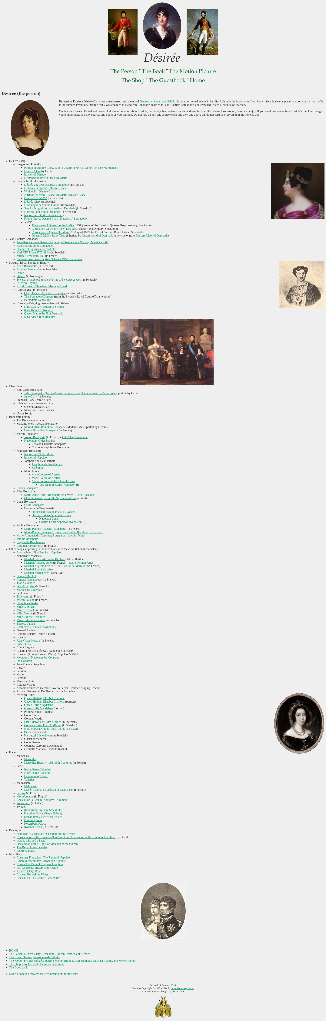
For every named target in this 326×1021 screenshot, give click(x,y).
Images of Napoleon (36, 457)
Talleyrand (23, 596)
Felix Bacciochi (86, 494)
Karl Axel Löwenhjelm (38, 735)
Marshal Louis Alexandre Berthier (44, 559)
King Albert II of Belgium (39, 316)
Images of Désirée (35, 174)
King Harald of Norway (38, 310)
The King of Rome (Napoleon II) (59, 484)
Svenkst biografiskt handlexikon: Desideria (49, 208)
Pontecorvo (23, 803)
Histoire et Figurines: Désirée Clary (45, 188)
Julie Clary (30, 396)
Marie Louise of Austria (46, 474)
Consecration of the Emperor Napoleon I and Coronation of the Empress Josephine (66, 837)
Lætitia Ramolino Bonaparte (41, 430)
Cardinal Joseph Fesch (30, 545)
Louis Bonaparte (34, 505)
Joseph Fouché (25, 599)
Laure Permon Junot (81, 562)
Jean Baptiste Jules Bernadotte (35, 245)
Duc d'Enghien (26, 586)
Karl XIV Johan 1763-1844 (33, 252)
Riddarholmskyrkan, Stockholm (43, 810)
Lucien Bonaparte (27, 488)
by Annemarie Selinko (158, 101)
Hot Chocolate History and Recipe (37, 867)
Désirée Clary (32, 201)
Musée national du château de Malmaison (48, 789)
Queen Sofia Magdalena (38, 705)
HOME (13, 950)
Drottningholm (33, 820)
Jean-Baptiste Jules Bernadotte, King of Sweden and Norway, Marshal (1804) (63, 242)
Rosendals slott (33, 827)
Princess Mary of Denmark (152, 235)
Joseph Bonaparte (34, 437)
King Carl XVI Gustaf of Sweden (44, 306)
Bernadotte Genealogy (37, 299)
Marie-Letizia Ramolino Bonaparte (45, 427)
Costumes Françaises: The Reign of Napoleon (44, 857)
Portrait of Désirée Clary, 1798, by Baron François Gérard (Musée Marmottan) (71, 167)
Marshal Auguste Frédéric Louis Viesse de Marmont (55, 566)
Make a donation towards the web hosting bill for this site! (43, 973)
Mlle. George (24, 613)
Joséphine (37, 467)
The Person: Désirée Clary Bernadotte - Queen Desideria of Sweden (49, 953)
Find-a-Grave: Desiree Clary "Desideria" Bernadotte (55, 218)
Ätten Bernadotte (27, 266)
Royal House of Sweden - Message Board (42, 286)
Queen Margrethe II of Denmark (43, 313)
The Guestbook (18, 967)
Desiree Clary (32, 171)
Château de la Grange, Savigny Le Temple (42, 799)
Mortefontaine (25, 796)
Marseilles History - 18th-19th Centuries (48, 762)
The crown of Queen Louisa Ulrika (53, 225)
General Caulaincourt (29, 579)
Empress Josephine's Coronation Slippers (41, 860)
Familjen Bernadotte (29, 269)
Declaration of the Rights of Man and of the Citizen (47, 843)
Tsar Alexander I (26, 583)
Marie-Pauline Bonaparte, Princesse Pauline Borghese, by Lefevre (63, 532)
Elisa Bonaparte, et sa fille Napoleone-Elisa (50, 498)
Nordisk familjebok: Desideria (42, 211)
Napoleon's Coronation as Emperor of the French (46, 833)
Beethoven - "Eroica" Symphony (36, 627)
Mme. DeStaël (25, 606)
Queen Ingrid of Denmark (97, 235)
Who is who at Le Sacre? (32, 840)
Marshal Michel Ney (36, 572)
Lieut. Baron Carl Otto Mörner (42, 721)
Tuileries (29, 779)
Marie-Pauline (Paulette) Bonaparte (45, 528)
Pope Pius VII (25, 644)
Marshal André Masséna (38, 569)
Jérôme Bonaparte (27, 538)
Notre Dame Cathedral (37, 769)
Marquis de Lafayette (29, 589)
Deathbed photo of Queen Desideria (45, 177)
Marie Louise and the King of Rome (53, 481)
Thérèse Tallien (26, 623)
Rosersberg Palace (35, 823)
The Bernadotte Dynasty (38, 296)
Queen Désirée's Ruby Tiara (48, 235)
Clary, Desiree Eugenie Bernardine (45, 293)
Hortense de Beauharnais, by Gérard (53, 511)
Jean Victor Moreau (28, 640)
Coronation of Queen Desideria (50, 232)
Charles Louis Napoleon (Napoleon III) (62, 521)
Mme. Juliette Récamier (31, 616)
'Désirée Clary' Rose (29, 871)
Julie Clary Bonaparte (75, 437)
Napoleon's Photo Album (39, 454)
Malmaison (30, 786)
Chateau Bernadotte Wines (32, 874)
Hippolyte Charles (27, 603)
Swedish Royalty (27, 283)
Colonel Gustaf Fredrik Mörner (42, 725)
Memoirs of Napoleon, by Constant (38, 657)
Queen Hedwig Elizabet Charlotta (44, 698)
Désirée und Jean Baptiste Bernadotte (46, 184)
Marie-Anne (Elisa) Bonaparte (42, 494)
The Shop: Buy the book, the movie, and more (36, 964)
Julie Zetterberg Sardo (182, 988)
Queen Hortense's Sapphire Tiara (51, 515)
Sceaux (21, 793)
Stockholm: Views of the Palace (43, 816)
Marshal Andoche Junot (38, 562)
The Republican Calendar (32, 847)
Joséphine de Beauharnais (47, 464)
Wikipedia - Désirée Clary (39, 191)
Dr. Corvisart (24, 660)
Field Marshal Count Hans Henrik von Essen (51, 728)
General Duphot (26, 576)
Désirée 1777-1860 (35, 198)
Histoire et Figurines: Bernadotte (36, 249)
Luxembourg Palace (36, 776)
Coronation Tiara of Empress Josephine (40, 864)
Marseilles (30, 759)
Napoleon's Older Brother (39, 440)
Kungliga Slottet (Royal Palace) (43, 813)
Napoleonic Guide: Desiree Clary (44, 215)
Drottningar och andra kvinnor (42, 205)
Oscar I (21, 272)
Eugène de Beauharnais (31, 542)
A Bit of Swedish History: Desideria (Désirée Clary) (55, 194)
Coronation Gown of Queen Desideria (54, 228)
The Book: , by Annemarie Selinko (34, 957)
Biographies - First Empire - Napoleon (39, 552)
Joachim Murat (76, 535)
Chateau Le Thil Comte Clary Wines (38, 877)
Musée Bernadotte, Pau (30, 255)
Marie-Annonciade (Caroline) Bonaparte (41, 535)
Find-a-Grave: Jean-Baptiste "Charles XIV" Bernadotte (49, 259)
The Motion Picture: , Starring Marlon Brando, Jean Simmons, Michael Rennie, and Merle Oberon (72, 960)
